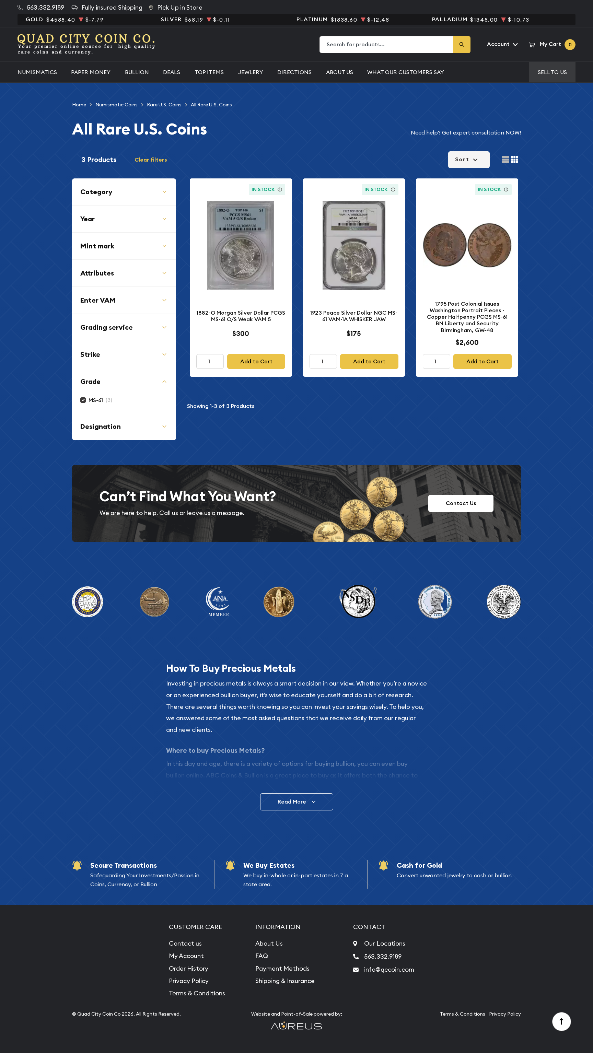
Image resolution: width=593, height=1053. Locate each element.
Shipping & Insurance (285, 981)
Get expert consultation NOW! (481, 132)
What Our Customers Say (405, 72)
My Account (186, 956)
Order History (188, 968)
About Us (339, 72)
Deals (171, 72)
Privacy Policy (189, 981)
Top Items (209, 72)
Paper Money (91, 72)
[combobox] (386, 44)
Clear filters (151, 159)
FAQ (261, 956)
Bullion (137, 72)
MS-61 (96, 400)
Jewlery (250, 72)
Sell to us (552, 72)
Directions (294, 72)
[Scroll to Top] (561, 1021)
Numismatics (37, 72)
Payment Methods (282, 968)
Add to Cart (256, 361)
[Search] (461, 44)
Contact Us (461, 503)
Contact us (185, 943)
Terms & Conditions (197, 993)
